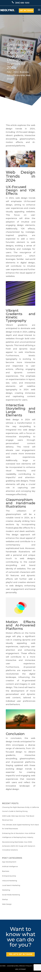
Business (24, 72)
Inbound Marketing (9, 881)
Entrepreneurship (16, 75)
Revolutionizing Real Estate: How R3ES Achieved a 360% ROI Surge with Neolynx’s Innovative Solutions (18, 846)
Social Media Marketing (11, 895)
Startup (5, 899)
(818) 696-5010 (22, 2)
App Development (9, 862)
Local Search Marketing (11, 885)
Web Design (7, 904)
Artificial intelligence (10, 866)
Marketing (6, 890)
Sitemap (22, 969)
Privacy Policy (25, 966)
